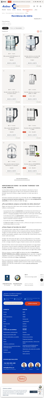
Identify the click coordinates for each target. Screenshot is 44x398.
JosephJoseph (26, 321)
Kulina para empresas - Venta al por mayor (31, 342)
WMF (18, 252)
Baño (4, 321)
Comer (5, 314)
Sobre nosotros (26, 353)
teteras (4, 261)
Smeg (16, 257)
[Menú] (42, 385)
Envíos (4, 341)
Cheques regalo (7, 352)
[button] (22, 28)
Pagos (4, 339)
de (39, 212)
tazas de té (10, 261)
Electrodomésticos (7, 316)
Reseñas (25, 332)
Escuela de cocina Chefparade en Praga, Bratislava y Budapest (30, 346)
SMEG (24, 316)
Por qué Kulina (26, 351)
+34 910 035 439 (9, 363)
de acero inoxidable (14, 213)
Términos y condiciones (8, 343)
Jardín (4, 319)
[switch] (40, 393)
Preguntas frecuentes (28, 339)
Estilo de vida (6, 323)
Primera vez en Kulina (28, 336)
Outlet (5, 328)
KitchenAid (22, 257)
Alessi (24, 314)
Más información (20, 393)
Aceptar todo (35, 391)
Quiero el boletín (32, 303)
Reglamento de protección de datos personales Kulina (11, 347)
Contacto (5, 349)
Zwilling (24, 323)
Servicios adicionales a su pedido (11, 336)
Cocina (5, 312)
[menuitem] (4, 10)
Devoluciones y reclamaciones (10, 332)
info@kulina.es (8, 367)
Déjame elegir (6, 395)
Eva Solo (25, 328)
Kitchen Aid (25, 319)
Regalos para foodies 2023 (9, 334)
